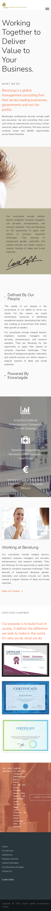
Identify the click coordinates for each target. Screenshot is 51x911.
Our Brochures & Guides (13, 867)
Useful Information (10, 863)
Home (5, 846)
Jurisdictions (7, 854)
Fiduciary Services (10, 858)
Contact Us (7, 871)
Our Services (7, 850)
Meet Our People (11, 591)
